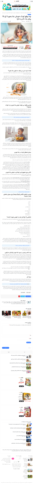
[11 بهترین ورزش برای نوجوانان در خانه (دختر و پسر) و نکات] (28, 356)
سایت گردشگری (18, 450)
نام (30, 335)
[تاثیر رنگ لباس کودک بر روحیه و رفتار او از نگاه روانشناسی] (28, 367)
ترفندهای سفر (14, 450)
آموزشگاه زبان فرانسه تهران (11, 449)
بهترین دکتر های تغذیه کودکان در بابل (21, 435)
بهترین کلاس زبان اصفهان (19, 449)
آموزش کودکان (26, 12)
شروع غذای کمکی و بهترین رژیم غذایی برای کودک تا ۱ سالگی (20, 60)
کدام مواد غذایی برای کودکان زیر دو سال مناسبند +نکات (21, 117)
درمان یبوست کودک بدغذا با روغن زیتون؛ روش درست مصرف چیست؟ (26, 317)
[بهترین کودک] (16, 1)
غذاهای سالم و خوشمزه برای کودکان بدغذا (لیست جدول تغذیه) (16, 317)
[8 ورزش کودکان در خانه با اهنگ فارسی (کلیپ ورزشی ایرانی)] (28, 371)
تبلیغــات (18, 468)
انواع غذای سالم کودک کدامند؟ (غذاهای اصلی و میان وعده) (18, 284)
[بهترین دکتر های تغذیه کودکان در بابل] (28, 436)
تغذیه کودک (22, 12)
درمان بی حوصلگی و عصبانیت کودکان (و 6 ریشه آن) (7, 317)
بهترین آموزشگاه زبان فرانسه (25, 450)
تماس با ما (14, 468)
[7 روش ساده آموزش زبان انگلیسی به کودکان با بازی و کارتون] (28, 360)
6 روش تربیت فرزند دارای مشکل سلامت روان (20, 439)
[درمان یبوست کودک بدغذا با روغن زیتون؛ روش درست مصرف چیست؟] (26, 313)
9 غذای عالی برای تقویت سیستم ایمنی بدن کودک (22, 245)
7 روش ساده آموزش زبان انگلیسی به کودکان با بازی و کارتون (18, 359)
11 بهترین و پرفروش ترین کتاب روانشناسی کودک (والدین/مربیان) (18, 362)
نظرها (8, 352)
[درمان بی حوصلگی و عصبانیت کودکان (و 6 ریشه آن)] (6, 313)
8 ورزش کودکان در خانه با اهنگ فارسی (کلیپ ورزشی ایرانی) (18, 370)
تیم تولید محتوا (27, 21)
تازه (24, 352)
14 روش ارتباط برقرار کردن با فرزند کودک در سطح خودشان (18, 443)
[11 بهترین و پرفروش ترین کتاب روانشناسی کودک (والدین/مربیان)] (28, 364)
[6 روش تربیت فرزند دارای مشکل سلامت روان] (28, 440)
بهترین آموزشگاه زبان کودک (27, 449)
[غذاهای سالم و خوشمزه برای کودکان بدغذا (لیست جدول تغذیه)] (16, 313)
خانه (29, 12)
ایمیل (30, 338)
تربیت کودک (28, 292)
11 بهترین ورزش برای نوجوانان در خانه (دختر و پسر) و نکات (18, 355)
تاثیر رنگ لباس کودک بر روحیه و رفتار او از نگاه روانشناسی (19, 366)
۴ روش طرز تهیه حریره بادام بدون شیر (24, 191)
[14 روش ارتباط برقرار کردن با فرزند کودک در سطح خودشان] (28, 444)
